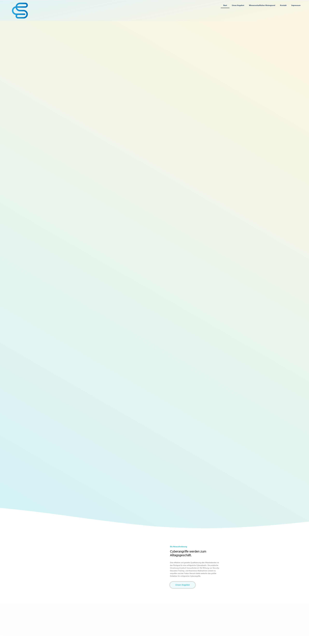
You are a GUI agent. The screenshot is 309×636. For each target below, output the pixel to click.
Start (225, 5)
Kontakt (283, 5)
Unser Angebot (238, 5)
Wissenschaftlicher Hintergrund (262, 5)
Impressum (295, 5)
